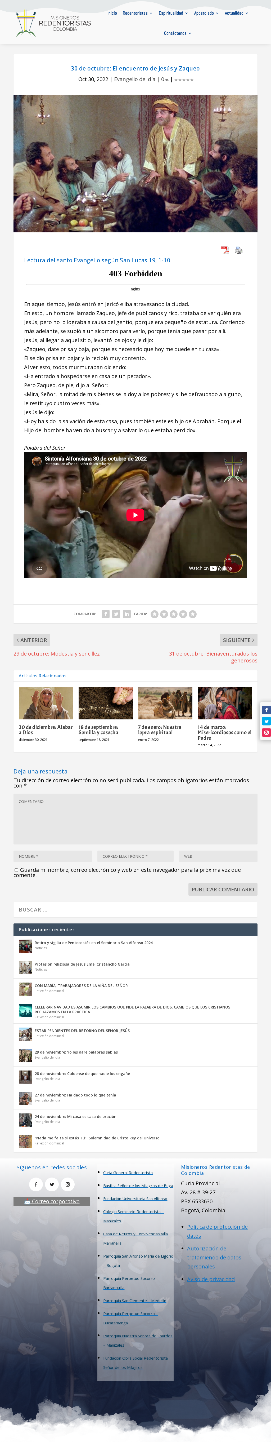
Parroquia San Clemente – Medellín (134, 1300)
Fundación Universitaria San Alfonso (135, 1198)
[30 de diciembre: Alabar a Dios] (46, 703)
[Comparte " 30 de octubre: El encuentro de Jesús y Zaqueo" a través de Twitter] (116, 614)
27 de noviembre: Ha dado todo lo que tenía (75, 1095)
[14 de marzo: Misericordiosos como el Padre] (225, 703)
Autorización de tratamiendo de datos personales (214, 1257)
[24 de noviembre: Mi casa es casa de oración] (25, 1120)
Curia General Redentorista (128, 1172)
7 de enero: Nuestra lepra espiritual (160, 730)
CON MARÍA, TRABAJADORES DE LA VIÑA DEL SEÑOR (81, 985)
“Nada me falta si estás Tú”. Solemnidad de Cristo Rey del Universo (97, 1137)
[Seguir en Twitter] (266, 721)
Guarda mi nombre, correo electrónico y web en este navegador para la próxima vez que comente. (127, 872)
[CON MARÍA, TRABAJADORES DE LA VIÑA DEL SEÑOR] (25, 989)
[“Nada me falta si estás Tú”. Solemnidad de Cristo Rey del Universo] (25, 1141)
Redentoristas (135, 13)
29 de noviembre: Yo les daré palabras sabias (76, 1052)
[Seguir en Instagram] (266, 732)
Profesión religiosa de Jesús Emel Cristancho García (82, 964)
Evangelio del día (134, 79)
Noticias (41, 948)
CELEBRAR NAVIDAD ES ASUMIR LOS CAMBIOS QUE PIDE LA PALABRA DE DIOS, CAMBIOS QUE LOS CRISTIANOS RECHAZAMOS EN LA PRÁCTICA (132, 1009)
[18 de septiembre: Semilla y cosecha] (106, 703)
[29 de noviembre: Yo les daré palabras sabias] (25, 1055)
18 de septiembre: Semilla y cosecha (99, 730)
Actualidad (234, 13)
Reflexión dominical (49, 991)
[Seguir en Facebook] (266, 710)
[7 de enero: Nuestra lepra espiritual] (165, 703)
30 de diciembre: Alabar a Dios (46, 730)
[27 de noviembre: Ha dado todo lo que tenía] (25, 1098)
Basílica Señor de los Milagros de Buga (138, 1185)
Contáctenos (175, 33)
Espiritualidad (171, 13)
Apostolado (204, 13)
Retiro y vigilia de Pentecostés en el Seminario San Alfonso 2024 (94, 942)
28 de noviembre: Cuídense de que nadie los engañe (82, 1073)
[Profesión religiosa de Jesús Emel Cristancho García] (25, 967)
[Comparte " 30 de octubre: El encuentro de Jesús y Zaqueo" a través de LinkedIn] (126, 614)
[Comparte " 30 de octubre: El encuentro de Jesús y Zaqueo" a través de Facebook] (105, 614)
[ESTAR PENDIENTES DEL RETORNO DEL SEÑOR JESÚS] (25, 1034)
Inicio (112, 13)
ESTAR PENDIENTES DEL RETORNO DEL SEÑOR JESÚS (82, 1030)
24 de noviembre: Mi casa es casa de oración (75, 1116)
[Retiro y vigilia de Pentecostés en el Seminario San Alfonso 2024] (25, 946)
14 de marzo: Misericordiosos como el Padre (225, 732)
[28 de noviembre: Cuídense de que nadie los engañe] (25, 1077)
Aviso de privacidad (211, 1279)
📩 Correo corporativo (52, 1201)
